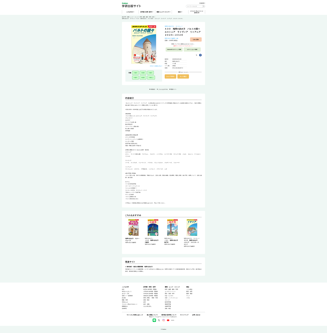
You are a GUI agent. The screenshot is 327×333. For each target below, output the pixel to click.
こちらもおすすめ (163, 89)
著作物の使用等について (168, 315)
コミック (167, 300)
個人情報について (152, 315)
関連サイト (173, 89)
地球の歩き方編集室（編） (172, 38)
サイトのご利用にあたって (135, 315)
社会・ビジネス (169, 295)
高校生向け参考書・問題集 (150, 295)
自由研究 (124, 308)
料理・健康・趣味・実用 (145, 17)
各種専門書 (168, 306)
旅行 (153, 17)
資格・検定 (146, 300)
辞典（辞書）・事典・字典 (150, 297)
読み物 (124, 297)
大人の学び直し (147, 306)
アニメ (188, 295)
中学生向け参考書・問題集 (150, 293)
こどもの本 (125, 287)
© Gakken (163, 329)
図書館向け (125, 306)
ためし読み (196, 39)
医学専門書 (168, 302)
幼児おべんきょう (126, 291)
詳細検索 (201, 3)
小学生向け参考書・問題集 (150, 291)
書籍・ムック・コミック (133, 17)
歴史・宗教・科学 (169, 293)
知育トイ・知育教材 (127, 295)
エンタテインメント (170, 291)
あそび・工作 (125, 293)
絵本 (123, 289)
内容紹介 (153, 89)
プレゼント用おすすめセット (129, 304)
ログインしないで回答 (192, 49)
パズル (188, 297)
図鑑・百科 (125, 300)
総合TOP (124, 17)
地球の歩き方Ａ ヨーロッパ (173, 26)
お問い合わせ (196, 315)
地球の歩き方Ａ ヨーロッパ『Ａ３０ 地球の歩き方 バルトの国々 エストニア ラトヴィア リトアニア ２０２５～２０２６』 (152, 18)
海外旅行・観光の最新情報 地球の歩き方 (140, 266)
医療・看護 (189, 293)
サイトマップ (184, 315)
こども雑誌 (189, 289)
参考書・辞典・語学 (149, 287)
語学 (144, 302)
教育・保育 (189, 291)
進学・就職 (146, 304)
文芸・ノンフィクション (171, 297)
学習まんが (125, 302)
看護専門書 (168, 304)
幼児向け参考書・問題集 (150, 289)
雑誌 (187, 287)
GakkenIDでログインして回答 (174, 49)
